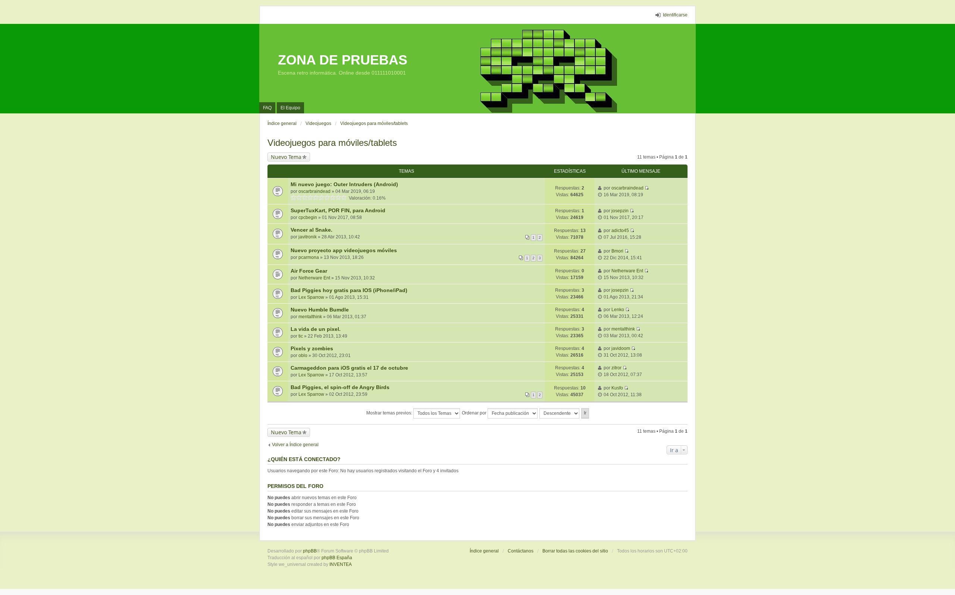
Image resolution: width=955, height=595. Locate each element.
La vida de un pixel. (316, 329)
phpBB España (337, 557)
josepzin (620, 210)
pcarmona (308, 257)
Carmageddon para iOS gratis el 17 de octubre (349, 368)
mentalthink (310, 316)
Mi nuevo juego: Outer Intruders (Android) (344, 184)
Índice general (484, 551)
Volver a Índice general (295, 444)
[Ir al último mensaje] (647, 188)
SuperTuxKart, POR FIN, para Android (338, 210)
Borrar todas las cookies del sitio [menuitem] (575, 551)
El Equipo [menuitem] (290, 107)
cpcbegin (307, 217)
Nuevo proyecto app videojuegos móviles (344, 250)
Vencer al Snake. (311, 230)
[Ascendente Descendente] (559, 413)
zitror (616, 367)
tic (300, 336)
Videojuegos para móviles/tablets (332, 143)
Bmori (617, 251)
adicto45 (620, 230)
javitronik (307, 236)
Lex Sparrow (311, 297)
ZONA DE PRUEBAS (342, 60)
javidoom (620, 348)
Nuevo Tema (286, 156)
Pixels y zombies (312, 348)
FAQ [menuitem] (267, 107)
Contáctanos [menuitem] (520, 551)
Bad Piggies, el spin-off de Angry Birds (340, 387)
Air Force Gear (309, 271)
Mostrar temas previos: (389, 413)
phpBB (310, 551)
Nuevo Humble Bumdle (320, 310)
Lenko (617, 309)
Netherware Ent (314, 278)
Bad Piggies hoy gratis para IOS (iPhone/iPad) (349, 290)
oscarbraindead (314, 191)
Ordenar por (475, 413)
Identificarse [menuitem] (675, 15)
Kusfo (617, 388)
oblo (302, 355)
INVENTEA (340, 564)
